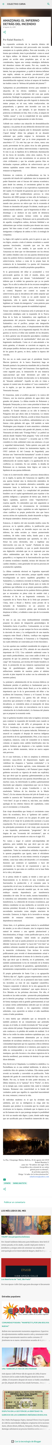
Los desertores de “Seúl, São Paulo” (16, 1279)
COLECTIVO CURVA (16, 4)
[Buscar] (48, 4)
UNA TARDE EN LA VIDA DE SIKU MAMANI (19, 1369)
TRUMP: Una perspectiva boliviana (15, 1237)
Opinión (7, 1183)
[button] (4, 32)
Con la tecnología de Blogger (27, 1441)
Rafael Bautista (19, 1183)
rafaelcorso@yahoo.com (39, 1177)
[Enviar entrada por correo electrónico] (4, 1180)
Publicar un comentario (14, 1202)
